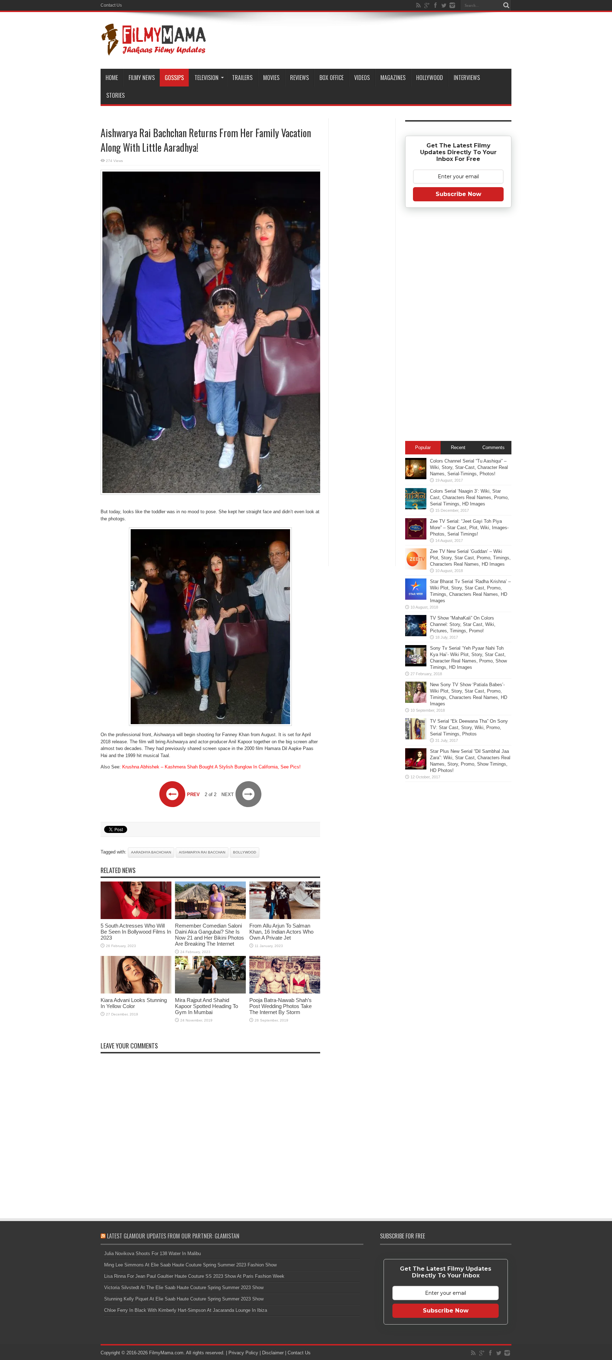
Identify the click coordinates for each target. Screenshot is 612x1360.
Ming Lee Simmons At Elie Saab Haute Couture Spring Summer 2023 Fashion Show (190, 1264)
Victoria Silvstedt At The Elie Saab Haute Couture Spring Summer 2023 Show (184, 1287)
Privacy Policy (243, 1352)
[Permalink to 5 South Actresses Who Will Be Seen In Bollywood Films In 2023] (136, 917)
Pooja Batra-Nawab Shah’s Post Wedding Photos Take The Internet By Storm (280, 1006)
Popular (423, 447)
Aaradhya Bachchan (151, 852)
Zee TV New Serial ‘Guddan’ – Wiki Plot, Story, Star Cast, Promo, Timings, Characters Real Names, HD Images (470, 558)
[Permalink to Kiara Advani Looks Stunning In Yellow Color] (136, 992)
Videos (362, 77)
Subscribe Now (458, 194)
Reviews (299, 77)
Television (206, 77)
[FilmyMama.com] (154, 51)
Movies (271, 77)
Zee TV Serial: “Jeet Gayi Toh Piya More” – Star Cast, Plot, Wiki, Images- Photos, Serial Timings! (469, 528)
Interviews (467, 77)
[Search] (506, 5)
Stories (115, 95)
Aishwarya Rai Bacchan (202, 852)
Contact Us (111, 5)
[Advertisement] (362, 231)
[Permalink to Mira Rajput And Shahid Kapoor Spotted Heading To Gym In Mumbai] (210, 992)
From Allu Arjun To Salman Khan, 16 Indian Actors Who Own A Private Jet (281, 932)
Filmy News (142, 77)
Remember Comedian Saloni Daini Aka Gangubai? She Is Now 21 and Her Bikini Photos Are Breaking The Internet (209, 935)
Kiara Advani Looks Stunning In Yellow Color (134, 1003)
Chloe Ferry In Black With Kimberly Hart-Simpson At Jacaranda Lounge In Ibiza (185, 1310)
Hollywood (429, 77)
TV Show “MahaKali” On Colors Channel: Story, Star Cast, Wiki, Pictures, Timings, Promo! (462, 624)
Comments (493, 447)
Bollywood (244, 852)
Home (112, 77)
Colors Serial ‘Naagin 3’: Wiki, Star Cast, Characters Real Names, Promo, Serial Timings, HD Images (469, 497)
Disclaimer (273, 1352)
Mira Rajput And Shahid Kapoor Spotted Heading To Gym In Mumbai (206, 1006)
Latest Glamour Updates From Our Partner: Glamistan (173, 1236)
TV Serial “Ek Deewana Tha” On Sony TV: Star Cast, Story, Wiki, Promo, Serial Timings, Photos (469, 727)
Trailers (242, 77)
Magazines (393, 77)
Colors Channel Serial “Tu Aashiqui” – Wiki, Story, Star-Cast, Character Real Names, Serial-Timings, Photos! (469, 467)
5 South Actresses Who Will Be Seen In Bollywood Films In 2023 (136, 932)
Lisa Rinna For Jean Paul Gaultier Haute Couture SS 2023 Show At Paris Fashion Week (194, 1276)
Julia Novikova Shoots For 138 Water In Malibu (152, 1253)
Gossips (174, 77)
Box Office (331, 77)
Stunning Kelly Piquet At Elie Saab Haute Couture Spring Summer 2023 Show (184, 1299)
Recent (458, 447)
